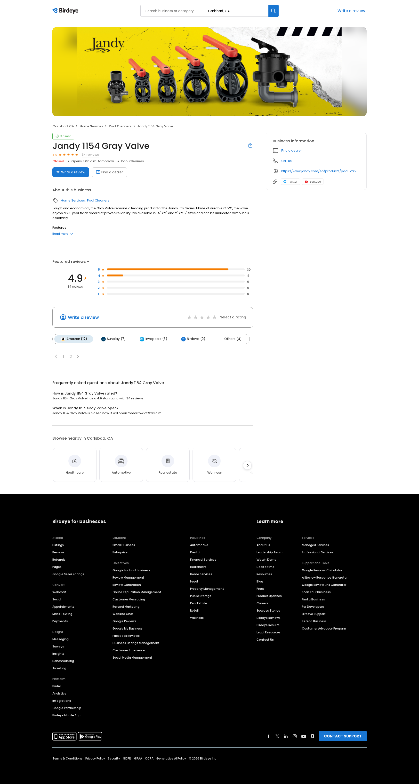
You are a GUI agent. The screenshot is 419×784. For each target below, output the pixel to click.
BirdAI (56, 686)
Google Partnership (66, 708)
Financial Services (203, 560)
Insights (58, 654)
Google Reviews (124, 621)
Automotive (199, 545)
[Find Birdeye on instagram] (295, 736)
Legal (194, 581)
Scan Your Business (316, 592)
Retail (194, 610)
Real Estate (198, 603)
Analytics (59, 693)
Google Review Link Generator (324, 585)
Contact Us (265, 640)
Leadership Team (269, 552)
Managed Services (315, 545)
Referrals (58, 560)
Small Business (124, 545)
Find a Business (313, 599)
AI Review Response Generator (324, 577)
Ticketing (59, 668)
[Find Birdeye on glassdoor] (312, 736)
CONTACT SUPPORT (343, 736)
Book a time (265, 567)
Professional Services (317, 552)
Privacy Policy (95, 758)
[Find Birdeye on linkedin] (286, 736)
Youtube (315, 182)
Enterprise (120, 552)
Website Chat (123, 614)
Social (56, 599)
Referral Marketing (126, 607)
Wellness (197, 618)
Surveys (58, 646)
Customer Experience (129, 650)
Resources (264, 574)
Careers (262, 603)
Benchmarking (63, 661)
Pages (57, 567)
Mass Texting (62, 614)
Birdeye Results (268, 625)
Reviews (58, 552)
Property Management (207, 589)
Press (261, 589)
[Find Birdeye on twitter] (277, 736)
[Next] (247, 465)
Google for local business (131, 570)
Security (114, 758)
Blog (260, 581)
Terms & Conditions (67, 758)
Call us (286, 161)
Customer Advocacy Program (324, 628)
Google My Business (128, 628)
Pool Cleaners (120, 126)
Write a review (351, 11)
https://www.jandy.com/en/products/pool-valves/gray (320, 171)
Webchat (59, 592)
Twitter (292, 182)
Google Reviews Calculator (322, 570)
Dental (195, 552)
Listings (58, 545)
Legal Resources (269, 632)
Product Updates (269, 596)
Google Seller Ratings (68, 574)
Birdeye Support (314, 614)
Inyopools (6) (156, 339)
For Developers (313, 607)
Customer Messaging (129, 599)
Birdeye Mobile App (66, 715)
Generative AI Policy (171, 758)
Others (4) (233, 339)
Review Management (128, 577)
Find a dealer (112, 172)
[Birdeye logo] (66, 11)
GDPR (127, 758)
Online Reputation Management (137, 592)
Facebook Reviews (126, 636)
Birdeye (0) (196, 339)
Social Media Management (132, 657)
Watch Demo (266, 560)
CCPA (149, 758)
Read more (60, 234)
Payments (60, 621)
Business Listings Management (136, 643)
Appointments (63, 607)
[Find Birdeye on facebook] (269, 736)
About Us (263, 545)
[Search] (273, 11)
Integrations (61, 701)
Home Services (91, 126)
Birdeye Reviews (269, 618)
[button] (56, 356)
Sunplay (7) (116, 339)
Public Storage (200, 596)
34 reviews (90, 154)
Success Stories (268, 610)
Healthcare (198, 567)
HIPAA (138, 758)
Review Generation (127, 585)
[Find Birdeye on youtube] (303, 736)
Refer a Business (314, 621)
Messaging (60, 639)
